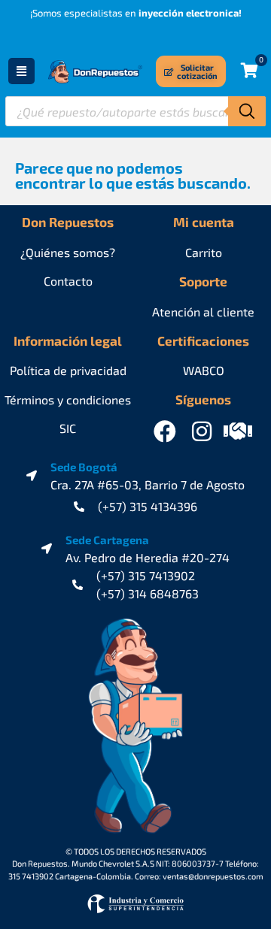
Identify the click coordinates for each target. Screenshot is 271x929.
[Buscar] (247, 111)
